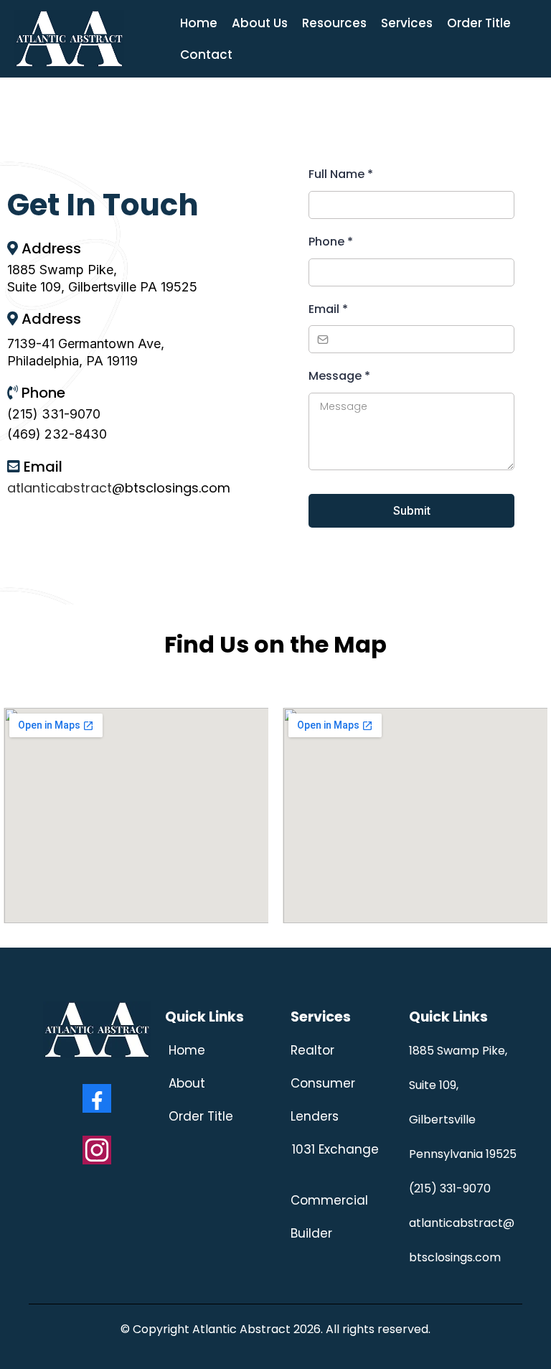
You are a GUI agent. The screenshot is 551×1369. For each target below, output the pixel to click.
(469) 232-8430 (57, 433)
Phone (331, 241)
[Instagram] (97, 1150)
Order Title (479, 23)
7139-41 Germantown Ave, (85, 343)
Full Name (341, 174)
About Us (260, 23)
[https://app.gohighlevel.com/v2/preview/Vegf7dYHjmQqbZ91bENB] (97, 1029)
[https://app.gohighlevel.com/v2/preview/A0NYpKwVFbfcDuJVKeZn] (69, 37)
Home (198, 23)
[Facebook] (97, 1098)
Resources (334, 23)
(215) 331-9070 (53, 413)
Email (328, 309)
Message (339, 376)
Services (407, 23)
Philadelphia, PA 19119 (72, 360)
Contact (206, 54)
